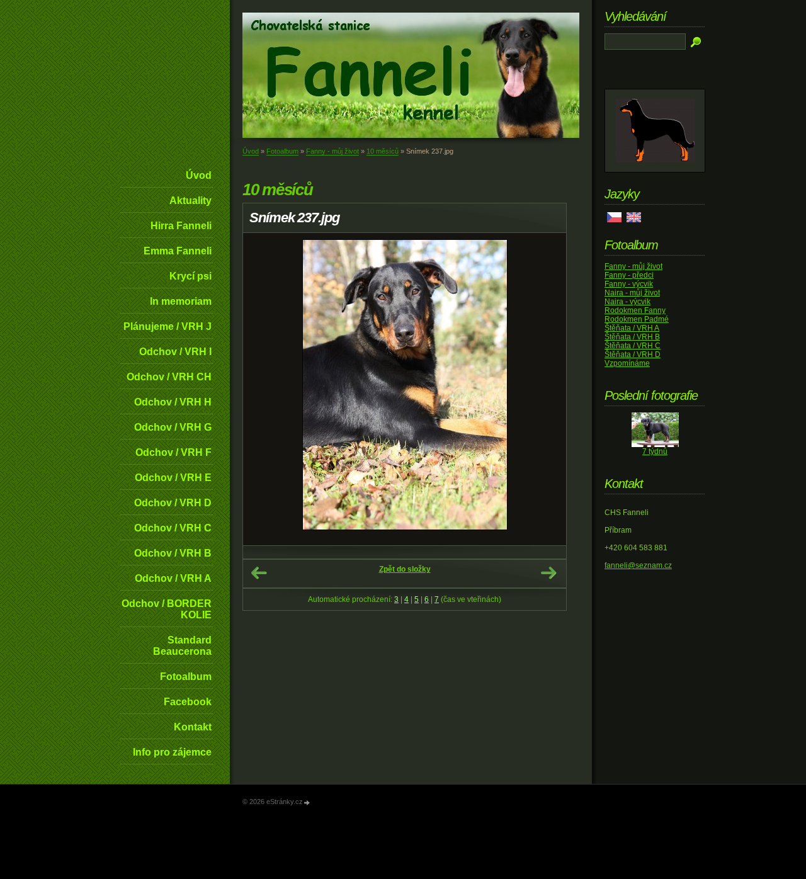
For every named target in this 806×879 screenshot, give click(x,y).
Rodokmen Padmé (636, 319)
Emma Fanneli (178, 251)
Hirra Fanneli (181, 225)
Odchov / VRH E (173, 477)
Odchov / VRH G (173, 427)
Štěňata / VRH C (632, 345)
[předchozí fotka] (263, 389)
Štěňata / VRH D (632, 354)
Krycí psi (190, 276)
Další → (548, 573)
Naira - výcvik (627, 301)
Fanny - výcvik (628, 284)
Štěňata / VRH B (632, 336)
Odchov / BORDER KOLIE (167, 609)
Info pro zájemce (172, 752)
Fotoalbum (186, 676)
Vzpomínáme (627, 363)
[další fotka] (545, 389)
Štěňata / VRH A (631, 328)
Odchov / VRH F (173, 452)
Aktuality (190, 200)
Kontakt (193, 727)
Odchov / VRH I (175, 351)
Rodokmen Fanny (635, 310)
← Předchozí (258, 573)
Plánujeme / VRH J (167, 326)
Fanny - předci (629, 275)
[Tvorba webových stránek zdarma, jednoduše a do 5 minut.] (307, 802)
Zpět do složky (405, 569)
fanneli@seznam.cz (638, 565)
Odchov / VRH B (173, 553)
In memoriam (181, 301)
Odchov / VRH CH (169, 376)
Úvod (199, 175)
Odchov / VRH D (173, 502)
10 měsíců (382, 151)
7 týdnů (654, 451)
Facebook (188, 701)
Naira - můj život (632, 292)
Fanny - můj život (332, 151)
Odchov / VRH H (173, 402)
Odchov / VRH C (173, 528)
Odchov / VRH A (173, 578)
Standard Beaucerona (182, 646)
